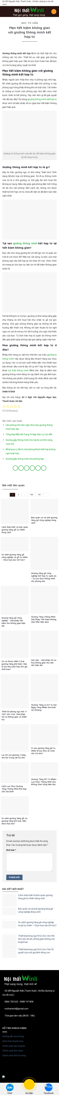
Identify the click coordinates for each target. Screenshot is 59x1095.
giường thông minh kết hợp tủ (42, 99)
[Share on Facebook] (21, 468)
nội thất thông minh (18, 370)
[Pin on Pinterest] (38, 468)
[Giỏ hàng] (53, 11)
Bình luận (11, 850)
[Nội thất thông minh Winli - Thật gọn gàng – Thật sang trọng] (29, 11)
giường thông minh (25, 243)
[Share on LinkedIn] (43, 468)
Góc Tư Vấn (29, 22)
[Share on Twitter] (26, 468)
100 (31, 495)
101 (39, 495)
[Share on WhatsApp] (15, 468)
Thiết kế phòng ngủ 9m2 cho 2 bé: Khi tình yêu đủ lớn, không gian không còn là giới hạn (36, 939)
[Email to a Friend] (32, 468)
